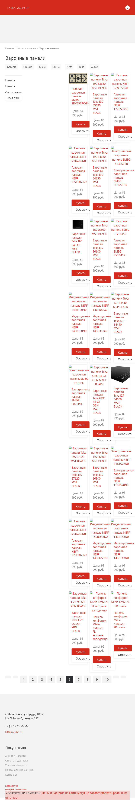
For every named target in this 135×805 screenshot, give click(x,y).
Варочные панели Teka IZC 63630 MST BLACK (100, 103)
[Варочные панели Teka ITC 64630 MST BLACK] (78, 224)
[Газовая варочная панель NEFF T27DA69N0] (78, 154)
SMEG (56, 67)
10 (107, 679)
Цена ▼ (10, 86)
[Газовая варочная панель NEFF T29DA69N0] (78, 527)
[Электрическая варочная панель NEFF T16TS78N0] (121, 456)
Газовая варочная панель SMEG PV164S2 (120, 247)
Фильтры (13, 98)
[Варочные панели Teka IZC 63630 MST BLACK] (99, 81)
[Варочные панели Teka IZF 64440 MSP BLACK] (120, 300)
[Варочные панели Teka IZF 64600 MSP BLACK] (120, 374)
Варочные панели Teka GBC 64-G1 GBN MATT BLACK (100, 402)
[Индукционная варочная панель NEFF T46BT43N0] (121, 529)
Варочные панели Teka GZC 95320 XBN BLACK (79, 622)
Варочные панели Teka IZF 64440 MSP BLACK (121, 323)
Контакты (11, 774)
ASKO (94, 67)
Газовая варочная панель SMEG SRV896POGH (80, 96)
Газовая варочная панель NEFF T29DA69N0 (79, 548)
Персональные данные (19, 770)
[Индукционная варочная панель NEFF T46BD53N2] (100, 529)
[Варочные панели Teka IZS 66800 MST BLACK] (99, 454)
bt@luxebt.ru (13, 732)
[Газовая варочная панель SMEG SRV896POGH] (78, 78)
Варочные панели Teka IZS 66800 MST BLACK (100, 477)
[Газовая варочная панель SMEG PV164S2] (120, 227)
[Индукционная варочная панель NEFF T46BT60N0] (79, 302)
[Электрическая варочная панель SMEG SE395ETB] (121, 156)
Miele (42, 67)
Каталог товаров (27, 48)
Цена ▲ (10, 80)
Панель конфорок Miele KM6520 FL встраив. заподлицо (100, 628)
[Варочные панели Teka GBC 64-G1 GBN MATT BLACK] (99, 375)
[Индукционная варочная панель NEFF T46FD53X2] (100, 302)
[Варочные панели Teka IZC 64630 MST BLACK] (99, 154)
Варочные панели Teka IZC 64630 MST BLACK (100, 177)
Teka (81, 67)
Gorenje (11, 67)
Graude (27, 67)
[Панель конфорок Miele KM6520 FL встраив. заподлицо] (99, 602)
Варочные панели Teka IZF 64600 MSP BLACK (121, 397)
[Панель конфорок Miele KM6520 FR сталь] (120, 600)
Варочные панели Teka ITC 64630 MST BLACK (79, 243)
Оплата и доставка (16, 760)
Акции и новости (15, 755)
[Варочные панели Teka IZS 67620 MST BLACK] (78, 454)
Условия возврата (16, 765)
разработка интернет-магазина (16, 787)
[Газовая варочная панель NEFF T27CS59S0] (120, 81)
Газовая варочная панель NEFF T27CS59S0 (121, 101)
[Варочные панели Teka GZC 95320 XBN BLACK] (78, 600)
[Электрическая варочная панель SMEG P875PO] (79, 375)
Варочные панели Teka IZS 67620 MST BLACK (79, 477)
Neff (69, 67)
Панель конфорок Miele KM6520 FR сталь (120, 620)
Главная (9, 48)
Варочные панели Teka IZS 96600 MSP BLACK (100, 249)
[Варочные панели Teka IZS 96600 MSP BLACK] (99, 227)
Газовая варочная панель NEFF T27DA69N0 (79, 175)
